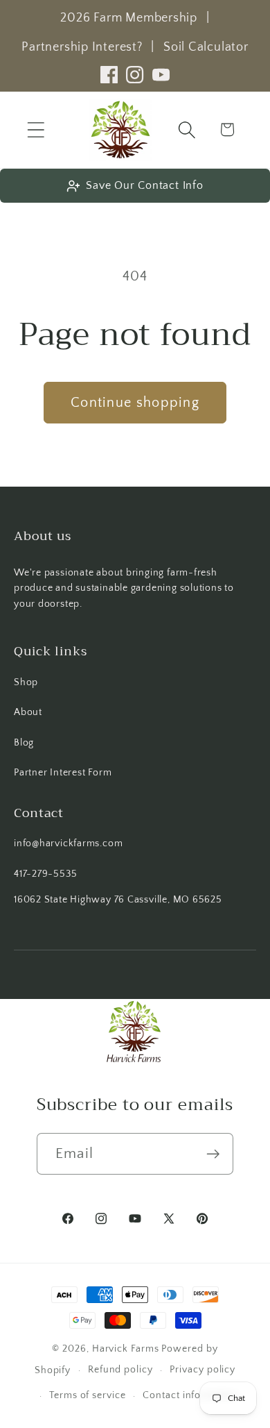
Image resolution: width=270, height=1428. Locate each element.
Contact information (190, 1395)
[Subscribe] (213, 1154)
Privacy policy (202, 1369)
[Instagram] (134, 74)
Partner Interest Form (62, 772)
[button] (35, 129)
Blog (24, 742)
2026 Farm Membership (128, 18)
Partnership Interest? (81, 47)
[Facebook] (109, 74)
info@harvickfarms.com (68, 843)
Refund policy (120, 1369)
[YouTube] (161, 74)
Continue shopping (135, 402)
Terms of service (87, 1395)
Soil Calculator (206, 47)
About (28, 712)
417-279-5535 (45, 874)
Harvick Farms (127, 1348)
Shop (26, 682)
